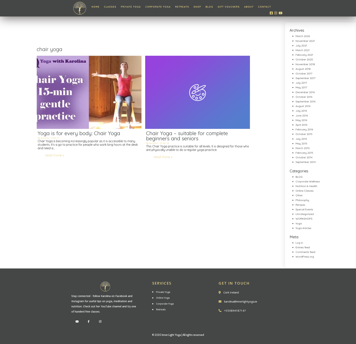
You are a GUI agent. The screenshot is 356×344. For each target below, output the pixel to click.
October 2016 (304, 96)
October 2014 (304, 157)
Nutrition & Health (306, 186)
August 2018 (303, 69)
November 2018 (305, 64)
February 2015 (304, 152)
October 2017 (304, 73)
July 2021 (301, 45)
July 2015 (301, 139)
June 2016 (302, 115)
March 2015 (303, 148)
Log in (299, 242)
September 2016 (305, 101)
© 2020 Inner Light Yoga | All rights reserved (178, 335)
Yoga (299, 223)
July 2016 (301, 110)
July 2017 (301, 82)
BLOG (299, 176)
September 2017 (305, 78)
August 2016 (303, 106)
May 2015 (301, 143)
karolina (45, 137)
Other (299, 195)
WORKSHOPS (304, 218)
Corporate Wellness (308, 181)
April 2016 (301, 124)
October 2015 (304, 134)
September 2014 (306, 162)
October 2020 (304, 59)
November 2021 (305, 41)
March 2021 (303, 50)
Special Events (304, 209)
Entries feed (303, 247)
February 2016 (304, 129)
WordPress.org (305, 256)
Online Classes (305, 190)
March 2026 (303, 36)
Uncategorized (305, 214)
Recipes (300, 204)
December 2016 (305, 92)
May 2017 (301, 87)
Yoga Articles (303, 228)
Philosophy (302, 200)
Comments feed (305, 252)
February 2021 (304, 54)
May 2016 (301, 120)
